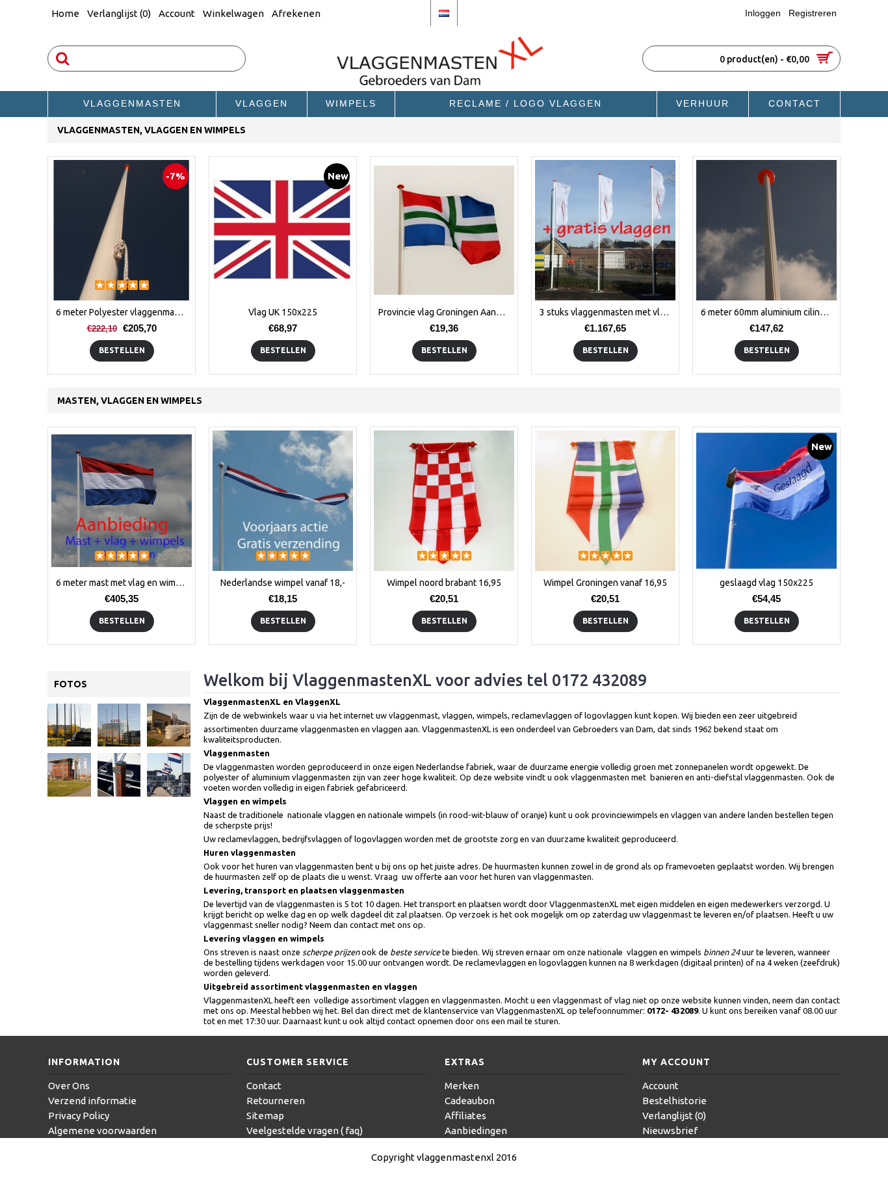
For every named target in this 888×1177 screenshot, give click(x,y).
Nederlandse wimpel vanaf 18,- (282, 582)
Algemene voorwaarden (102, 1130)
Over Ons (69, 1085)
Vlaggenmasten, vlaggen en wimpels (151, 130)
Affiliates (465, 1115)
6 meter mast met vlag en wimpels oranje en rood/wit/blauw (124, 582)
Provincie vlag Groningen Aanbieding (446, 312)
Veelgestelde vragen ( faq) (304, 1130)
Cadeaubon (470, 1100)
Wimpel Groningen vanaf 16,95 (605, 582)
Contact (263, 1085)
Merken (462, 1085)
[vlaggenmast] (119, 775)
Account (660, 1085)
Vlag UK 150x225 (282, 312)
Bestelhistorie (674, 1100)
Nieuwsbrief (670, 1130)
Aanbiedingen (476, 1130)
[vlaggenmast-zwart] (69, 725)
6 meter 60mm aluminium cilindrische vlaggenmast (769, 312)
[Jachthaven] (168, 775)
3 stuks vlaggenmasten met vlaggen (607, 312)
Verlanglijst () (674, 1115)
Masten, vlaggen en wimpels (129, 400)
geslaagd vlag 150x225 (766, 582)
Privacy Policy (78, 1115)
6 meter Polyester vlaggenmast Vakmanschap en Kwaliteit (124, 312)
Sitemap (265, 1115)
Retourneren (275, 1100)
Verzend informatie (92, 1100)
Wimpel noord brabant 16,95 (444, 582)
